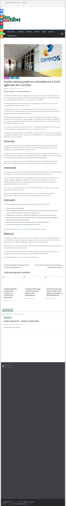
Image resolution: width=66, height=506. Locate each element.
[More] (1, 36)
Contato (51, 32)
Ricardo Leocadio (19, 88)
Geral (12, 77)
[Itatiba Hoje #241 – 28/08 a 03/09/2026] (33, 314)
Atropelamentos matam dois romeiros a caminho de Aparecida (10, 293)
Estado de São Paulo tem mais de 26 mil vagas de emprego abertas (16, 266)
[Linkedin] (1, 20)
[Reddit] (1, 17)
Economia (20, 32)
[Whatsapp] (1, 33)
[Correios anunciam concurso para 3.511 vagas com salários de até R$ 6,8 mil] (54, 277)
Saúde (44, 32)
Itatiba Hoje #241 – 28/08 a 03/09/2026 (21, 321)
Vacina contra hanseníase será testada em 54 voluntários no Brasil (48, 266)
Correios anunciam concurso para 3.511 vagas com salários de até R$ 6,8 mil (54, 292)
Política (36, 32)
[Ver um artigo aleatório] (62, 34)
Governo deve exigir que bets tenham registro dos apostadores (33, 292)
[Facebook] (1, 10)
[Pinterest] (1, 23)
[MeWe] (1, 26)
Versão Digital (11, 35)
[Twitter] (1, 14)
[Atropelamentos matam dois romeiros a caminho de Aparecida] (11, 277)
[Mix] (1, 30)
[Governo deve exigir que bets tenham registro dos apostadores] (33, 277)
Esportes (29, 32)
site (30, 129)
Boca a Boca (11, 32)
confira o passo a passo (25, 229)
